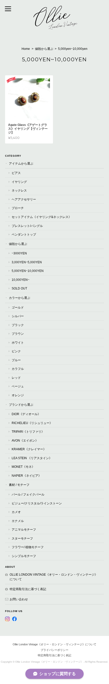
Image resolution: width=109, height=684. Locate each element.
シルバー (18, 316)
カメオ (16, 512)
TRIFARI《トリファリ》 (28, 431)
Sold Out (19, 288)
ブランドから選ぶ (21, 404)
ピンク (16, 351)
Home (26, 49)
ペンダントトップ (24, 234)
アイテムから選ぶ (21, 163)
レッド (16, 377)
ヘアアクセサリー (24, 199)
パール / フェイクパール (28, 494)
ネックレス (19, 190)
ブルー (16, 360)
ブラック (18, 325)
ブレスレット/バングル (27, 225)
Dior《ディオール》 (26, 414)
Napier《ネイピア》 (26, 475)
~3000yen (19, 253)
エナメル (18, 520)
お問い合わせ (19, 599)
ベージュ (18, 386)
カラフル (18, 368)
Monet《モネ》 (23, 466)
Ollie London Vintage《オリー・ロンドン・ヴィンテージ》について (54, 577)
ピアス (16, 172)
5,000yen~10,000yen (28, 270)
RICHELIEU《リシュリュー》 (32, 423)
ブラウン (18, 333)
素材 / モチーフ (19, 484)
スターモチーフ (22, 538)
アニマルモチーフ (24, 529)
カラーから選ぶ (19, 297)
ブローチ (18, 208)
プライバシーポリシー (54, 649)
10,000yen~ (20, 279)
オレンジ (18, 395)
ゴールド (18, 307)
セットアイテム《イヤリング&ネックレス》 (41, 217)
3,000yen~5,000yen (27, 262)
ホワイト (18, 342)
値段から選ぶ (44, 49)
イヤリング (19, 181)
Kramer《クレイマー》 (29, 449)
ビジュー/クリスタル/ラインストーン (37, 503)
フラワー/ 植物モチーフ (28, 547)
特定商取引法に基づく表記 (28, 589)
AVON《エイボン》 (25, 440)
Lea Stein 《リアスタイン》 (32, 458)
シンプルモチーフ (24, 556)
